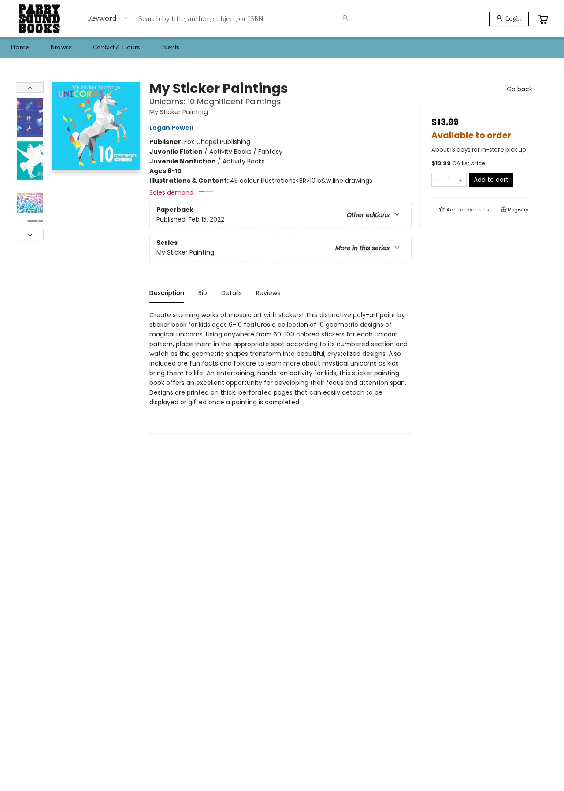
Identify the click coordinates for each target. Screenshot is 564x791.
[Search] (345, 19)
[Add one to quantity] (460, 180)
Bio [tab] (202, 292)
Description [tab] (166, 292)
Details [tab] (231, 292)
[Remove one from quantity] (437, 180)
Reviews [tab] (268, 292)
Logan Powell (171, 127)
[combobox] (108, 18)
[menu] (282, 47)
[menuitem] (20, 47)
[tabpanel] (280, 372)
